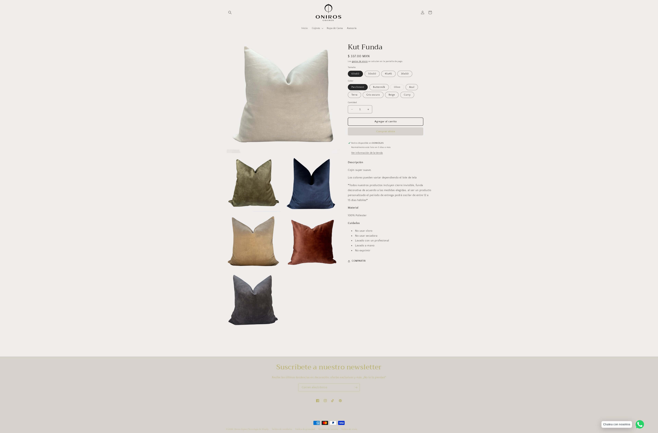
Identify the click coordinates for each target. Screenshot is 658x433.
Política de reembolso (282, 429)
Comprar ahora (385, 131)
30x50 (405, 73)
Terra (354, 95)
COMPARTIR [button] (358, 261)
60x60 (355, 73)
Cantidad (352, 102)
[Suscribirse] (356, 387)
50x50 (372, 73)
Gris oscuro (373, 95)
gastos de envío (360, 61)
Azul (411, 87)
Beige (392, 95)
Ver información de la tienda (367, 153)
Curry (407, 95)
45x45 (388, 73)
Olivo (399, 88)
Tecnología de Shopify (258, 429)
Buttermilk (379, 87)
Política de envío (349, 429)
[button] (230, 12)
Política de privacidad (305, 429)
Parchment (357, 87)
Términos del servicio (328, 429)
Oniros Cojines (241, 429)
